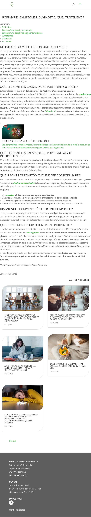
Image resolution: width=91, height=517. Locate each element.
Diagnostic (7, 38)
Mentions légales (17, 509)
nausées (10, 195)
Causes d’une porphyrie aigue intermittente (22, 33)
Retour (12, 440)
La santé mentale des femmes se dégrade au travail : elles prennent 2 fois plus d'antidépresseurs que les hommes (21, 418)
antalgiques (33, 232)
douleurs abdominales (24, 183)
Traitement (7, 41)
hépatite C (50, 111)
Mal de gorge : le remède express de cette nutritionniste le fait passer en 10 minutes (67, 317)
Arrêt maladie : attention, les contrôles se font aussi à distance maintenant (20, 368)
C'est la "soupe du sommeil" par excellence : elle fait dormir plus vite (68, 366)
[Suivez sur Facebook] (11, 502)
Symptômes (7, 35)
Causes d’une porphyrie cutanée (17, 30)
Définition (7, 27)
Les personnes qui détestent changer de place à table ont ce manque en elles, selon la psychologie (21, 318)
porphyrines (85, 94)
